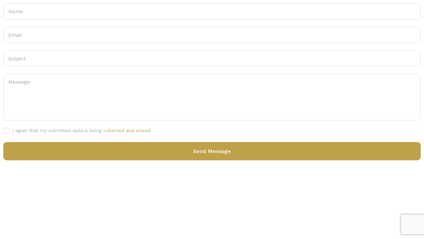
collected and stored (126, 130)
